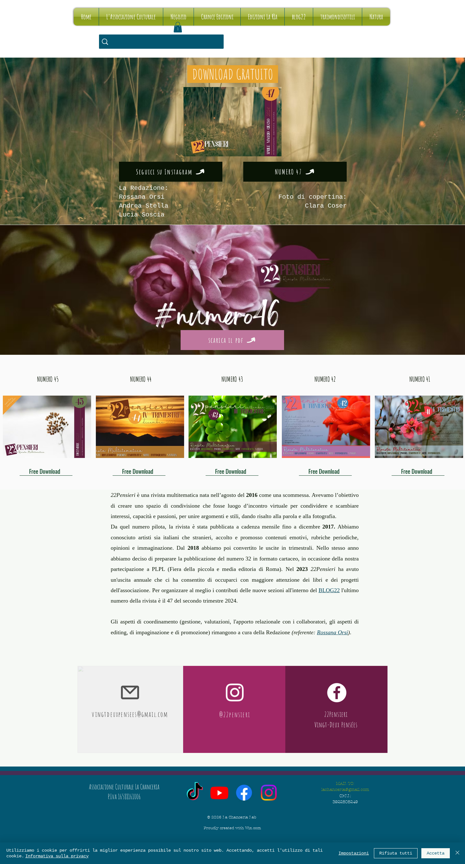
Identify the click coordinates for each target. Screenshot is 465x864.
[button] (177, 27)
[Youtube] (219, 792)
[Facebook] (244, 792)
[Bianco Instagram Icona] (235, 692)
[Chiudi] (457, 853)
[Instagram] (268, 792)
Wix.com (253, 828)
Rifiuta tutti (395, 853)
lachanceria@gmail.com (345, 789)
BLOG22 (329, 590)
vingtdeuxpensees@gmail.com (130, 714)
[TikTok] (194, 792)
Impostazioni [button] (353, 853)
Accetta (435, 853)
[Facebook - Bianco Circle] (336, 692)
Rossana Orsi (332, 632)
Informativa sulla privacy (57, 856)
